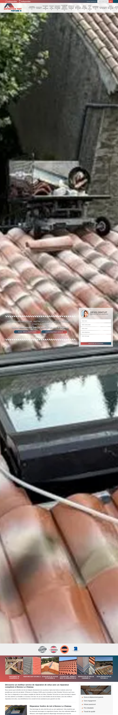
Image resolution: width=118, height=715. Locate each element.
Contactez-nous (54, 332)
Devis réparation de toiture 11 (78, 8)
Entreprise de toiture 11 (96, 7)
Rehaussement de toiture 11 (103, 8)
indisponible (12, 1)
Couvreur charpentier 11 (31, 7)
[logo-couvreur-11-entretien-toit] (13, 7)
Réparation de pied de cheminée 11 (71, 8)
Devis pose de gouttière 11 (84, 8)
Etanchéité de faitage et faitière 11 (57, 8)
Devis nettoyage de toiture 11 (110, 8)
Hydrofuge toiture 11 (39, 8)
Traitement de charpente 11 (45, 8)
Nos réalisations (27, 332)
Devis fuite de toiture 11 (90, 8)
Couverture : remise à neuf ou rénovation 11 (64, 8)
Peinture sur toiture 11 (51, 8)
